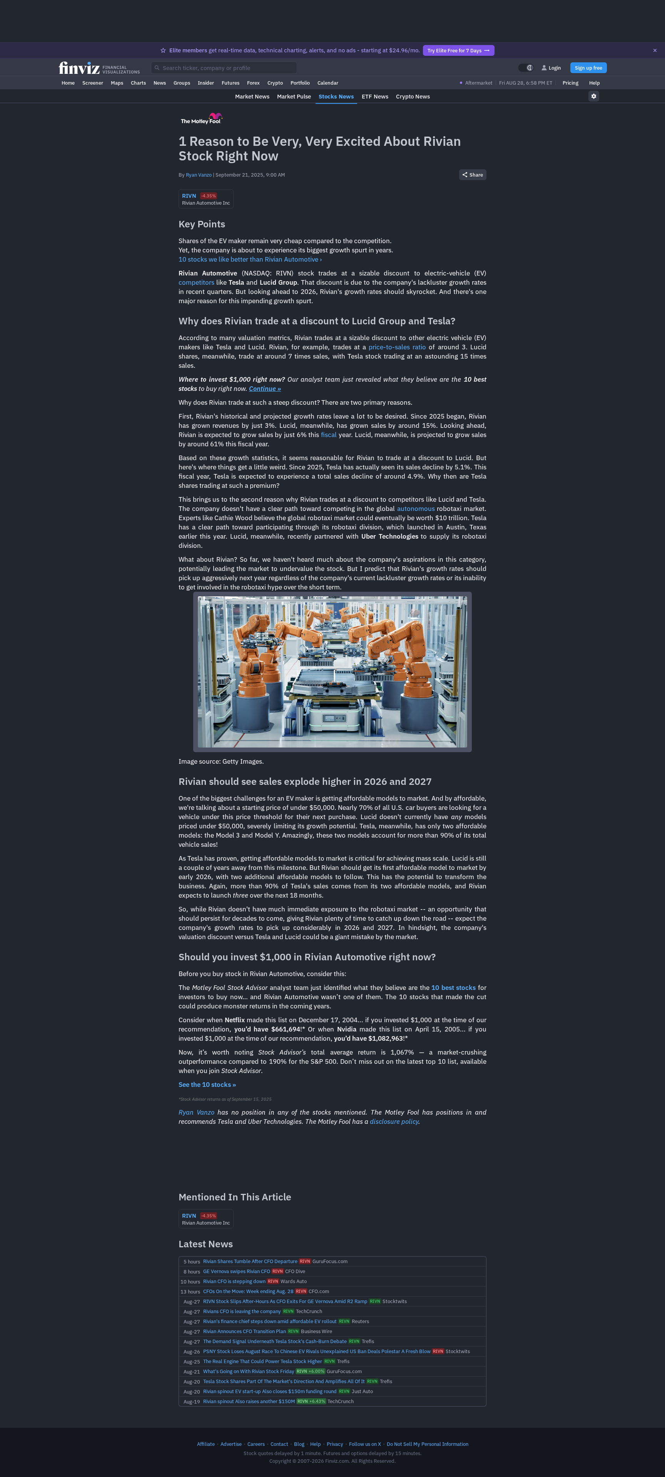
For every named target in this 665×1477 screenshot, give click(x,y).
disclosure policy (394, 1121)
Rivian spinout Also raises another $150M (249, 1401)
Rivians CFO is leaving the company (242, 1311)
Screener (92, 83)
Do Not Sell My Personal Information (427, 1444)
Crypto (275, 83)
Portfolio (300, 83)
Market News (252, 96)
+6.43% (311, 1401)
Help (594, 83)
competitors (196, 282)
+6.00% (310, 1371)
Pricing (570, 83)
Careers (256, 1444)
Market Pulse (294, 96)
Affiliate (206, 1444)
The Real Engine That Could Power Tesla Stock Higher (262, 1361)
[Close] (655, 50)
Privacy (335, 1444)
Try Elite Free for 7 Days (454, 50)
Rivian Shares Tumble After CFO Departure (250, 1261)
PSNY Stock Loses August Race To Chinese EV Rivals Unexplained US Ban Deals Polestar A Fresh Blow (317, 1351)
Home (68, 83)
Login (555, 68)
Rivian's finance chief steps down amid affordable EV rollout (270, 1321)
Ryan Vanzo (199, 175)
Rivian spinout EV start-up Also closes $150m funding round (270, 1391)
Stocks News (336, 96)
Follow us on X (365, 1444)
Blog (299, 1444)
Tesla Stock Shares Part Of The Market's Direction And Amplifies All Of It (284, 1381)
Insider (206, 83)
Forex (253, 83)
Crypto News (413, 96)
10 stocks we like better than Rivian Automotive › (250, 259)
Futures (230, 83)
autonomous (416, 508)
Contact (279, 1444)
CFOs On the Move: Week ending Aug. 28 (248, 1291)
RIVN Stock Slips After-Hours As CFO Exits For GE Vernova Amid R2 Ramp (285, 1301)
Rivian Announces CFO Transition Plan (244, 1331)
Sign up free (588, 68)
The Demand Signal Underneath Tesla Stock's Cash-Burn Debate (275, 1341)
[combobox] (224, 68)
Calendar (327, 83)
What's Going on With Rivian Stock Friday (248, 1371)
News (160, 83)
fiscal (329, 435)
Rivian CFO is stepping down (234, 1281)
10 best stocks (453, 987)
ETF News (375, 96)
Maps (117, 83)
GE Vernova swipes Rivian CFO (236, 1271)
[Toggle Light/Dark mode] (526, 67)
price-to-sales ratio (397, 347)
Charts (138, 83)
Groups (182, 83)
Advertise (231, 1444)
